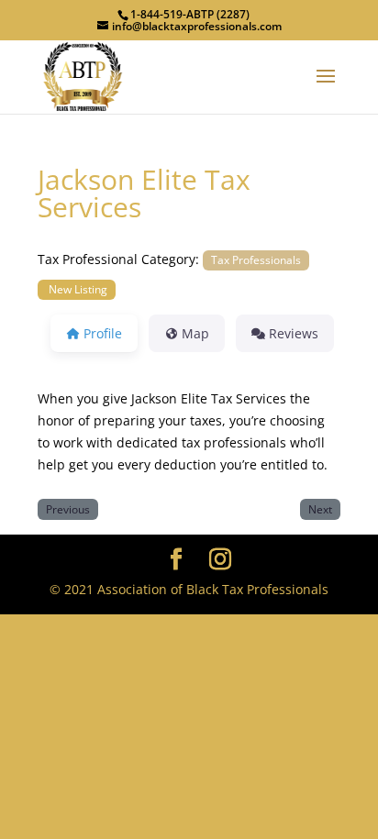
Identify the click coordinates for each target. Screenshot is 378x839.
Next (320, 509)
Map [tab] (195, 333)
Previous (68, 509)
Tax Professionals (256, 259)
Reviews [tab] (293, 333)
